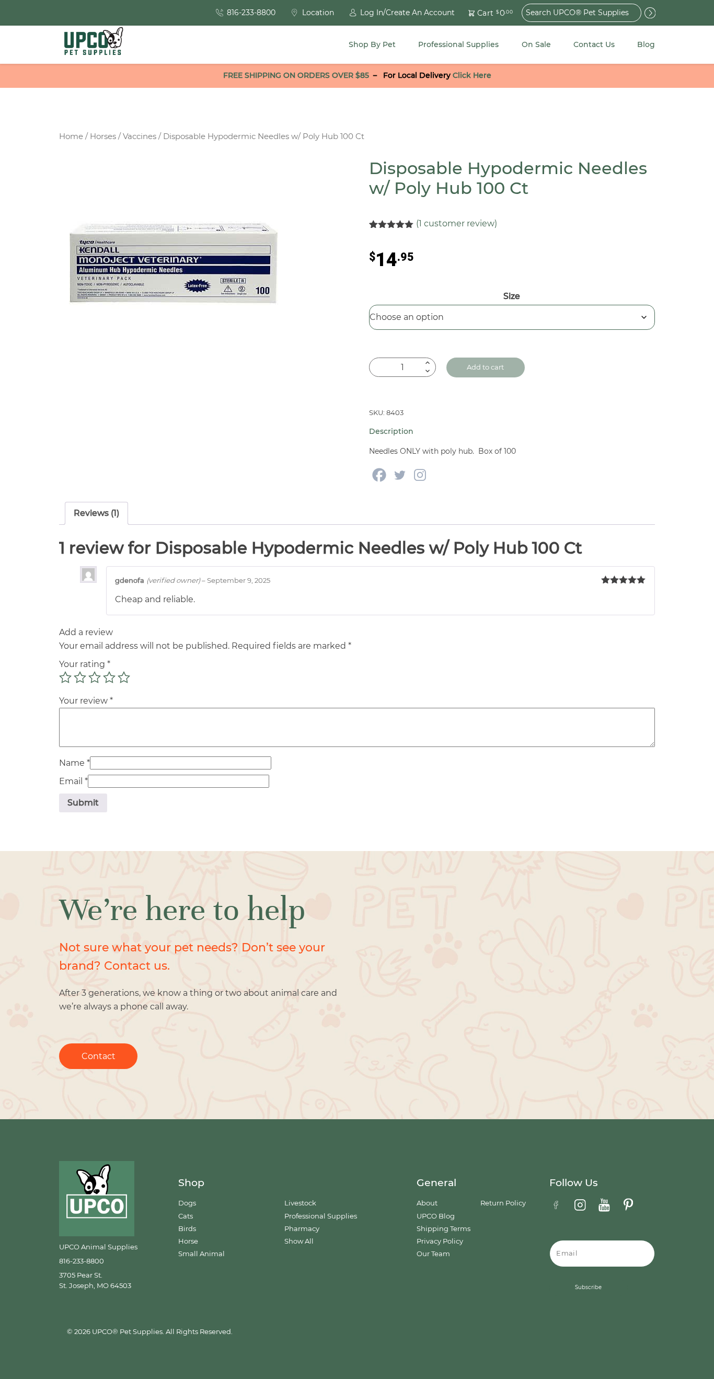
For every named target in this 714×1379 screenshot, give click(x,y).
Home (71, 136)
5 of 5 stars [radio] (124, 677)
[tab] (96, 513)
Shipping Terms (443, 1229)
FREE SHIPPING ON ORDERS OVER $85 (296, 75)
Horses (103, 136)
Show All (299, 1241)
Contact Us (594, 44)
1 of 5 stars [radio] (65, 677)
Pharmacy (301, 1229)
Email (73, 781)
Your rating (84, 664)
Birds (187, 1229)
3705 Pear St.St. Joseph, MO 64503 (95, 1280)
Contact (99, 1056)
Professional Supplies (458, 44)
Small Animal (201, 1254)
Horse (188, 1241)
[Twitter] (399, 475)
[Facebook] (379, 475)
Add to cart (485, 367)
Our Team (433, 1254)
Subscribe (588, 1287)
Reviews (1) (96, 513)
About (427, 1203)
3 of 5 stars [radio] (94, 677)
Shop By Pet (372, 44)
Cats (185, 1216)
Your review (86, 701)
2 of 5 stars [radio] (80, 677)
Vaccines (139, 136)
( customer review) (456, 223)
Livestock (300, 1203)
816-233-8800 (81, 1261)
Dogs (187, 1203)
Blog (646, 44)
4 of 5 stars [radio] (109, 677)
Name (74, 763)
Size (511, 296)
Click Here (472, 75)
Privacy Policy (440, 1241)
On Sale (536, 44)
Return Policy (503, 1203)
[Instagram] (420, 475)
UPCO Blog (436, 1216)
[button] (484, 13)
